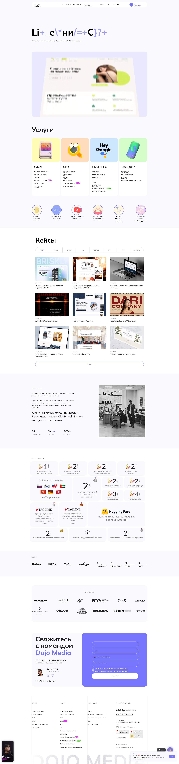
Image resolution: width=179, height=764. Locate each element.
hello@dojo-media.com (45, 681)
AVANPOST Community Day (46, 321)
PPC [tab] (123, 250)
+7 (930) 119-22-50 (124, 714)
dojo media (37, 5)
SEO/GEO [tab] (96, 250)
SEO (66, 167)
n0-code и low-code (40, 180)
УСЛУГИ (68, 4)
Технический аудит (67, 175)
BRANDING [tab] (137, 250)
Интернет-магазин (40, 174)
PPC (104, 167)
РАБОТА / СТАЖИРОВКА (88, 5)
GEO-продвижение (69, 183)
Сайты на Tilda (39, 183)
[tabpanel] (89, 308)
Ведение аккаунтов (98, 174)
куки (143, 753)
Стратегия (95, 171)
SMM (95, 167)
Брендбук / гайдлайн (124, 178)
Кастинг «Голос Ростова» (83, 321)
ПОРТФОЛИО (77, 4)
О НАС (102, 4)
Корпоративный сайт (41, 171)
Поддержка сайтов (38, 187)
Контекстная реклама (96, 186)
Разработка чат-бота (99, 188)
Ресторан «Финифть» (81, 354)
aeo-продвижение (69, 186)
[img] (87, 489)
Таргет (94, 182)
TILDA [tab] (42, 250)
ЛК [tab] (83, 250)
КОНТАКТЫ (116, 4)
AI (62, 4)
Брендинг (128, 167)
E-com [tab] (69, 250)
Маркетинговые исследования (131, 180)
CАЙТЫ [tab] (56, 250)
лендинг (37, 177)
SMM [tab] (109, 250)
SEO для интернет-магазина (69, 172)
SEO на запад (65, 178)
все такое (76, 41)
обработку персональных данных (117, 671)
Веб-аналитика (68, 180)
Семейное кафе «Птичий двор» (122, 354)
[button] (137, 5)
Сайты (38, 167)
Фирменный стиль (127, 174)
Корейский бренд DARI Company (123, 321)
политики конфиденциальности (117, 668)
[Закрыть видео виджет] (13, 741)
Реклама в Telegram (98, 191)
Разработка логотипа (125, 172)
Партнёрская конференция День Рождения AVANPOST (86, 286)
